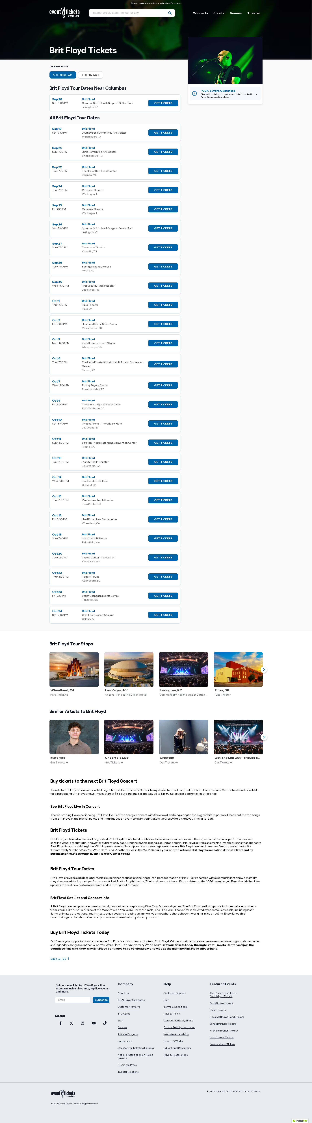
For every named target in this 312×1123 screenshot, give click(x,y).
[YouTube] (93, 1023)
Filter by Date (90, 74)
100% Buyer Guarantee (131, 1000)
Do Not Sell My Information (179, 1027)
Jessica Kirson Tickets (222, 1044)
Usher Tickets (218, 1010)
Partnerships (125, 1041)
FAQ (166, 1000)
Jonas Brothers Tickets (223, 1023)
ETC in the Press (127, 1065)
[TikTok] (104, 1023)
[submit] (170, 13)
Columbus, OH (62, 74)
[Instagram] (82, 1023)
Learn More (223, 97)
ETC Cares (124, 1013)
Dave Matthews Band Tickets (227, 1016)
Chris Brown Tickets (221, 1003)
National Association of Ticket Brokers (135, 1056)
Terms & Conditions (175, 1006)
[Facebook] (60, 1023)
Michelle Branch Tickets (224, 1030)
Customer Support (175, 993)
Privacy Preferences (176, 1054)
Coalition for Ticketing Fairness (136, 1048)
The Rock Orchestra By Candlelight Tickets (223, 994)
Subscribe (101, 999)
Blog (120, 1020)
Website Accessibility (176, 1034)
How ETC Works (173, 1041)
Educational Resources (177, 1048)
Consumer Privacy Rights (178, 1020)
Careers (122, 1027)
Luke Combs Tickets (221, 1037)
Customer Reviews (129, 1006)
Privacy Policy (172, 1013)
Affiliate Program (128, 1034)
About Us (123, 993)
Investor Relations (128, 1071)
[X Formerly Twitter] (71, 1023)
